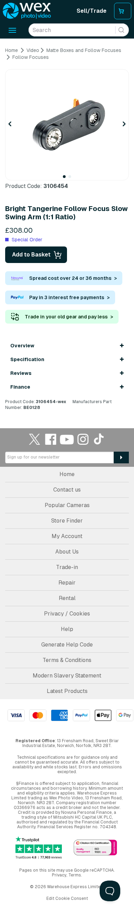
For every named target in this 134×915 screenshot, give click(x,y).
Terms (74, 875)
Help (67, 629)
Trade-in (67, 567)
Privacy (59, 875)
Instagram (83, 439)
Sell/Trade (92, 11)
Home (67, 474)
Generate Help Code (67, 644)
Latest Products (67, 691)
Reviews (21, 373)
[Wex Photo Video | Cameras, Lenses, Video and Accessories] (27, 11)
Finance (20, 387)
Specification (27, 359)
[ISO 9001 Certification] (95, 848)
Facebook (50, 439)
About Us (67, 551)
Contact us (67, 489)
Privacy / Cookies (67, 613)
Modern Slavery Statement (67, 675)
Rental (67, 598)
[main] (67, 229)
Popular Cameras (67, 505)
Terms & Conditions (67, 660)
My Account (67, 536)
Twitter (34, 439)
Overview (22, 345)
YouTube (67, 439)
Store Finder (67, 520)
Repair (67, 582)
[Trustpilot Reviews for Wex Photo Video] (38, 848)
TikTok (99, 439)
